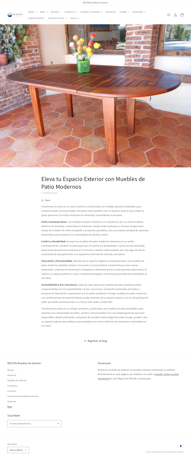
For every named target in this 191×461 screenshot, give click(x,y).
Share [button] (47, 200)
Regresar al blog (97, 341)
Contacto (11, 391)
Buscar (10, 370)
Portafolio (12, 385)
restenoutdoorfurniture (159, 452)
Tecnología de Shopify (176, 452)
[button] (32, 12)
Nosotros (11, 375)
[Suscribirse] (58, 423)
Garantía (11, 401)
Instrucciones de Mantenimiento (23, 396)
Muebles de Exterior (17, 380)
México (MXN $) (16, 450)
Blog (9, 406)
